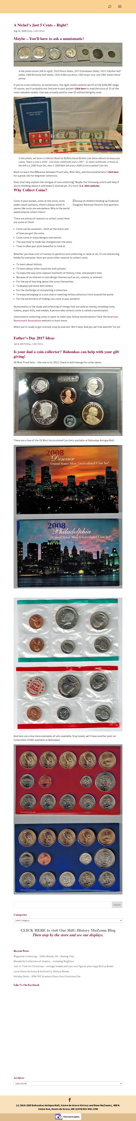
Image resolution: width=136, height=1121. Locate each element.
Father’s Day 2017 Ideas (34, 338)
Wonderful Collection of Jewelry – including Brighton (44, 961)
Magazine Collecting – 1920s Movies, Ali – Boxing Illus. (44, 956)
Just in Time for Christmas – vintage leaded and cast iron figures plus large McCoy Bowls (63, 966)
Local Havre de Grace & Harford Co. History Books (41, 971)
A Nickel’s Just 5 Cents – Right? (41, 25)
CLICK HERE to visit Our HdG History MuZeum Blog (68, 930)
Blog (30, 30)
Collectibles (39, 30)
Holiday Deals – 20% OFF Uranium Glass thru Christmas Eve (47, 976)
